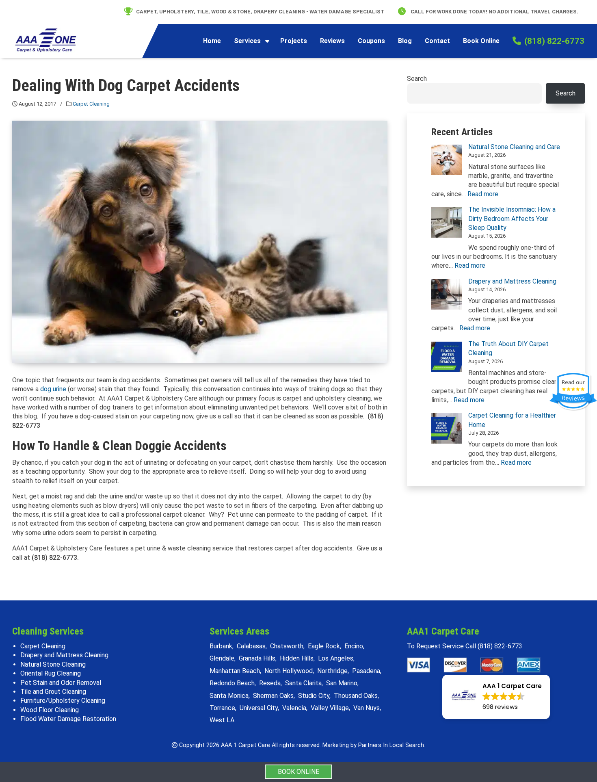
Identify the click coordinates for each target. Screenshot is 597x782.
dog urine (53, 389)
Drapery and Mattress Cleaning (512, 281)
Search (417, 78)
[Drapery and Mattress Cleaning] (446, 294)
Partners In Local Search (391, 745)
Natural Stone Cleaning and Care (514, 147)
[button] (496, 697)
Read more (482, 194)
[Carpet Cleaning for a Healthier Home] (446, 428)
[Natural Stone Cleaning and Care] (446, 160)
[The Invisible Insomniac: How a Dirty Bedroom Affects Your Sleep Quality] (446, 222)
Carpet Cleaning (91, 104)
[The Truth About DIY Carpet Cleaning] (446, 357)
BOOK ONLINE (298, 772)
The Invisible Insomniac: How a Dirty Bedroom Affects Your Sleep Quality (512, 219)
